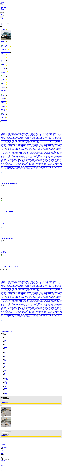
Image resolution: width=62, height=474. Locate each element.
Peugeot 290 (8, 157)
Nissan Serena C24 (49, 155)
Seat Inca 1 (43, 159)
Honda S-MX (55, 142)
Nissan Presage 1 (7, 155)
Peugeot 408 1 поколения (32, 157)
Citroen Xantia (59, 137)
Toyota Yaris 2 (58, 165)
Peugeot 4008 (17, 157)
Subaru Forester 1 (14, 160)
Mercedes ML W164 (41, 149)
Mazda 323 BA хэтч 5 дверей (35, 148)
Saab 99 (36, 159)
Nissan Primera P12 (31, 155)
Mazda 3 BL (17, 148)
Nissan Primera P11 (26, 155)
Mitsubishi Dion (45, 151)
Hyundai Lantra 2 (8, 144)
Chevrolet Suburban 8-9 (32, 136)
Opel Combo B (39, 156)
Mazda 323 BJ (47, 148)
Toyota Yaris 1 (54, 165)
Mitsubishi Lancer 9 (10, 152)
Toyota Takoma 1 (24, 165)
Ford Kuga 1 (34, 140)
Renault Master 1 (20, 158)
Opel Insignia (59, 156)
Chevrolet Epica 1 (28, 135)
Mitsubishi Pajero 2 (56, 152)
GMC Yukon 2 (26, 141)
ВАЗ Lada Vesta (35, 168)
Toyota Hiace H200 (41, 163)
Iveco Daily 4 (25, 145)
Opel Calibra (36, 156)
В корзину (2, 185)
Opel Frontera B (56, 156)
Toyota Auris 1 (21, 161)
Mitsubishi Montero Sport (26, 152)
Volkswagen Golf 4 (51, 166)
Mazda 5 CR (50, 148)
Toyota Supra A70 (16, 165)
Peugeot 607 (45, 157)
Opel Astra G (15, 156)
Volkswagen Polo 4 (45, 167)
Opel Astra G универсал (20, 156)
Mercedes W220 (32, 150)
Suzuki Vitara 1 (7, 161)
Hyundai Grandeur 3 (30, 143)
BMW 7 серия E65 (8, 134)
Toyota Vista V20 (34, 165)
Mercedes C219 (20, 149)
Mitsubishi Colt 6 (24, 151)
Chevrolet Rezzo (3, 136)
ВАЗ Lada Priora (31, 168)
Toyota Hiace (37, 163)
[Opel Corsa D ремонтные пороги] (6, 195)
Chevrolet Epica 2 (32, 135)
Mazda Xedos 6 (13, 149)
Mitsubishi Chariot (17, 151)
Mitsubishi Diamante (37, 151)
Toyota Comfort (45, 162)
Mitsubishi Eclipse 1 (49, 151)
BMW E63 (13, 134)
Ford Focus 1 (13, 140)
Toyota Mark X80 (29, 164)
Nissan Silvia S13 (53, 155)
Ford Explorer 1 (45, 139)
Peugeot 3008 (11, 157)
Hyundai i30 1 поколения (45, 143)
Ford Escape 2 (20, 139)
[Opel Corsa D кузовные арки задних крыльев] (6, 181)
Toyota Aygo (40, 161)
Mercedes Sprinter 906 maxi (50, 149)
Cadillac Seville (43, 134)
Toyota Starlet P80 (8, 165)
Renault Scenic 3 (52, 158)
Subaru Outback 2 (55, 160)
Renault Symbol (56, 158)
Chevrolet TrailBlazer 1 (53, 136)
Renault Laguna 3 (5, 158)
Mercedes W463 (46, 150)
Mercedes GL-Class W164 (36, 149)
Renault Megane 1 (28, 158)
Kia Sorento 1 (41, 146)
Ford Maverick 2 (41, 140)
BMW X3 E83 (19, 134)
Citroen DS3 (44, 137)
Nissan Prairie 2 (4, 155)
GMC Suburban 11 (20, 141)
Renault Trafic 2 (59, 158)
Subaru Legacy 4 (40, 160)
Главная (2, 18)
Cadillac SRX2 (50, 134)
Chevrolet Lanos (47, 135)
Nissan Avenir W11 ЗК (53, 153)
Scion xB (38, 159)
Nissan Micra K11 (10, 154)
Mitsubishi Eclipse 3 (58, 151)
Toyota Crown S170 (13, 163)
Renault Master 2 (24, 158)
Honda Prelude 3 (51, 142)
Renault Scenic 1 (45, 158)
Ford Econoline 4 (13, 139)
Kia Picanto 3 (15, 146)
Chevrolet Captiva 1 (4, 135)
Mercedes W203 (6, 150)
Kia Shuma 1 (35, 146)
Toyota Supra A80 (20, 165)
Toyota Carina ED (12, 162)
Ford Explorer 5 (59, 139)
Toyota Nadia (33, 164)
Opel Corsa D (49, 156)
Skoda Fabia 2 (54, 159)
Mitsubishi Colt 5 (21, 151)
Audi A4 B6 (21, 133)
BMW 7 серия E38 (3, 134)
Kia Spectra (49, 146)
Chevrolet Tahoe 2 (45, 136)
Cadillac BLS (35, 134)
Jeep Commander (49, 145)
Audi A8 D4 (55, 133)
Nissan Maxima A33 (6, 154)
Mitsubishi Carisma (13, 151)
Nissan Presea (14, 155)
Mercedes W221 (35, 150)
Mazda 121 (11, 148)
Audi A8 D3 (52, 133)
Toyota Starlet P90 (12, 165)
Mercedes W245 (39, 150)
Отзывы (3, 2)
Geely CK (2, 141)
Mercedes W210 (21, 150)
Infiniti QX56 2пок (3, 145)
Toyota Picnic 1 (38, 164)
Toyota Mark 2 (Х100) (16, 164)
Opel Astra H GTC (25, 156)
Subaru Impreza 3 (25, 160)
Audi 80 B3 (2, 133)
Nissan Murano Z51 (23, 154)
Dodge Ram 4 (53, 138)
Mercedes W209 (17, 150)
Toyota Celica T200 (33, 162)
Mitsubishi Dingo (41, 151)
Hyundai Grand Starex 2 (25, 143)
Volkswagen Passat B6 (13, 167)
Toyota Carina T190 (20, 162)
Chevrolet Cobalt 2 (12, 135)
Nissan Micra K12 (14, 154)
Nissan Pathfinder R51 (44, 154)
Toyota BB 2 (46, 161)
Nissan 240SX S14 (21, 153)
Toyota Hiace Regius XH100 (47, 163)
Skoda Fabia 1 (51, 159)
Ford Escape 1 (17, 139)
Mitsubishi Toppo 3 (7, 153)
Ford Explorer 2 (49, 139)
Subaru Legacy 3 (37, 160)
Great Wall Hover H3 (30, 141)
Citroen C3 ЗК (9, 137)
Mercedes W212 (28, 150)
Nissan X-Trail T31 (6, 156)
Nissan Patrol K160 (49, 154)
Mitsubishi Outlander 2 (37, 152)
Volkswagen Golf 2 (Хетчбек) (42, 166)
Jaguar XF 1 (38, 145)
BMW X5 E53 (22, 134)
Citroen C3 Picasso (6, 137)
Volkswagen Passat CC (23, 167)
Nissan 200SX (17, 153)
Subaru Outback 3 (59, 160)
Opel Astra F (13, 156)
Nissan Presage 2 (11, 155)
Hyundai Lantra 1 (4, 144)
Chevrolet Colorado (16, 135)
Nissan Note (35, 154)
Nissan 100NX (10, 153)
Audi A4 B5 (18, 133)
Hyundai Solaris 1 (37, 144)
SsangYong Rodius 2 (10, 160)
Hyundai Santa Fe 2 (29, 144)
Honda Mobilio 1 (31, 142)
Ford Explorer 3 (52, 139)
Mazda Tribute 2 (9, 149)
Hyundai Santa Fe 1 (24, 144)
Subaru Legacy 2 (33, 160)
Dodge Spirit (56, 138)
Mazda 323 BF (40, 148)
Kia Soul (47, 146)
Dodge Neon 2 (40, 138)
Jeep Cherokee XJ (46, 145)
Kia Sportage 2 (58, 146)
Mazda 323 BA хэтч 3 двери (29, 148)
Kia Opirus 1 (9, 146)
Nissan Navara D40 (32, 154)
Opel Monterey (4, 223)
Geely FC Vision (10, 141)
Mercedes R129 (45, 149)
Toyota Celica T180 (29, 162)
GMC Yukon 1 (23, 141)
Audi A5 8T (29, 133)
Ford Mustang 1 (58, 140)
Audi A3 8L (10, 133)
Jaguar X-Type (35, 145)
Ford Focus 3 (19, 140)
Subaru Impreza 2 (22, 160)
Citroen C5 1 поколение (29, 137)
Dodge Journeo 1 (37, 138)
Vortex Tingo (18, 168)
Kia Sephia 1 (29, 146)
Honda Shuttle (58, 142)
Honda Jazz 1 (21, 142)
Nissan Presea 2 (18, 155)
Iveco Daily (22, 145)
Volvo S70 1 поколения (9, 168)
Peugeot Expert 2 (58, 157)
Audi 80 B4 (5, 133)
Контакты (2, 8)
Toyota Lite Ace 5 (12, 164)
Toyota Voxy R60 (45, 165)
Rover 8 (20, 159)
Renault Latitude (9, 158)
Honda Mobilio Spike (36, 142)
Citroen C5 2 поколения (35, 137)
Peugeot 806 (47, 157)
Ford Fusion (21, 140)
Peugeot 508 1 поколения (38, 157)
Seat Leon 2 (49, 159)
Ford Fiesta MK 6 (6, 140)
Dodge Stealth (59, 138)
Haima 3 (54, 141)
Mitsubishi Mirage (22, 152)
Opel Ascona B (9, 156)
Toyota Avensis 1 (28, 161)
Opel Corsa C (45, 156)
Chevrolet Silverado (7, 136)
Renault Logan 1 (12, 158)
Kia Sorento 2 (44, 146)
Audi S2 (60, 133)
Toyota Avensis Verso (36, 161)
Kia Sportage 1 (55, 146)
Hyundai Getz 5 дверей (20, 143)
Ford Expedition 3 (42, 139)
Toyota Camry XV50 (3, 162)
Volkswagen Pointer (32, 167)
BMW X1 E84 (16, 134)
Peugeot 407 (22, 157)
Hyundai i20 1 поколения (40, 143)
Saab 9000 (34, 159)
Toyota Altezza (18, 161)
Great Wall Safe (34, 141)
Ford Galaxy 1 (24, 140)
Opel (1, 223)
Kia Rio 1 (20, 146)
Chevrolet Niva (56, 135)
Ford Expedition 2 (38, 139)
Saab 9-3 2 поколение (26, 159)
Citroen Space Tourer (55, 137)
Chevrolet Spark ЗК (22, 136)
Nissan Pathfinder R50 (39, 154)
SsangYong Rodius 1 (5, 160)
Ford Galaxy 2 (27, 140)
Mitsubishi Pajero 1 (52, 152)
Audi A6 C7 (49, 133)
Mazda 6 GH (53, 148)
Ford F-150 (2, 140)
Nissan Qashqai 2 (38, 155)
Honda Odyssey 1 (40, 142)
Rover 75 (18, 159)
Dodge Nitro (44, 138)
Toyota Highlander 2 (56, 163)
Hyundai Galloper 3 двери (6, 143)
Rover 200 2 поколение (10, 159)
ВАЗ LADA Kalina (27, 168)
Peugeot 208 (5, 157)
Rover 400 (16, 159)
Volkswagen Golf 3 (47, 166)
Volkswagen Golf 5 (56, 166)
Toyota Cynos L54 (22, 163)
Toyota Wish (52, 165)
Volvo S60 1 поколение (3, 168)
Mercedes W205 (10, 150)
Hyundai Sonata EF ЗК (55, 144)
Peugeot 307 (14, 157)
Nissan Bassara (57, 153)
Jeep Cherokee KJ (42, 145)
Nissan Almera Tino (46, 153)
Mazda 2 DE (14, 148)
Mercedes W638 (50, 150)
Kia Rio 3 (25, 146)
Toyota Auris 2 (24, 161)
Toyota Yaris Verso (6, 166)
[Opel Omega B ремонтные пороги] (6, 236)
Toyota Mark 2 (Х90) (21, 164)
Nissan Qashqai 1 (34, 155)
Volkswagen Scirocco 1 (54, 167)
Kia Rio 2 (22, 146)
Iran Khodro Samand (12, 145)
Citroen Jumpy (51, 137)
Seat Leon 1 (46, 159)
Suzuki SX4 (4, 161)
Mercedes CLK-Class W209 (30, 149)
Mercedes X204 (53, 150)
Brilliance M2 (32, 134)
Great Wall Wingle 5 (51, 141)
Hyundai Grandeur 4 (35, 143)
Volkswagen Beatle (10, 166)
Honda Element (2, 142)
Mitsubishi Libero (18, 152)
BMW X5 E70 (26, 134)
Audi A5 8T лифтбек (33, 133)
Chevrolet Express (40, 135)
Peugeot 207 (2, 157)
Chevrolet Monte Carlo (52, 135)
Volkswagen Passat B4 (3, 167)
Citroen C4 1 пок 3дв (13, 137)
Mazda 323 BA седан (23, 148)
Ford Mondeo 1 (45, 140)
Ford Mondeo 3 (52, 140)
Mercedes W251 (42, 150)
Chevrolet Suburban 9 (37, 136)
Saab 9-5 (30, 159)
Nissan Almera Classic (32, 153)
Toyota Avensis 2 (32, 161)
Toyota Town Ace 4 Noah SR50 (29, 165)
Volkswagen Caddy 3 (23, 166)
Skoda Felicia (58, 159)
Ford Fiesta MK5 (9, 140)
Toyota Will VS (48, 165)
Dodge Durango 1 (30, 138)
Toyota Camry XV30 (54, 161)
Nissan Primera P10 (22, 155)
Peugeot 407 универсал (26, 157)
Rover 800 (23, 159)
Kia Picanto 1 (12, 146)
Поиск (8, 23)
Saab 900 (32, 159)
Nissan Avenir (49, 153)
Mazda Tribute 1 (5, 149)
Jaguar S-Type (32, 145)
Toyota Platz (42, 164)
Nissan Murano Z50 (19, 154)
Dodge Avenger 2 (7, 138)
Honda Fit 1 (6, 142)
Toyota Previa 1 (49, 164)
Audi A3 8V (16, 133)
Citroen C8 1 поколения (40, 137)
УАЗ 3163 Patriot (38, 168)
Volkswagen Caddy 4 (27, 166)
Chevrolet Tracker (49, 136)
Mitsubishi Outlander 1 (32, 152)
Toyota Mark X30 (25, 164)
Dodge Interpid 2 (33, 138)
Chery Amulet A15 (57, 134)
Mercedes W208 (14, 150)
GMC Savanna (15, 141)
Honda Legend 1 (25, 142)
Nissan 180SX (13, 153)
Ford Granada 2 (31, 140)
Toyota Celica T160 (25, 162)
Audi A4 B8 (27, 133)
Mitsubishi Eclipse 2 (53, 151)
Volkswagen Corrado (32, 166)
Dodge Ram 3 (50, 138)
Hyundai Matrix (11, 144)
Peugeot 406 (20, 157)
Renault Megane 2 (32, 158)
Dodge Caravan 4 (22, 138)
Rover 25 (14, 159)
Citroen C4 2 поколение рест (24, 137)
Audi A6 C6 (42, 133)
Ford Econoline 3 (9, 139)
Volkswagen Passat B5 (8, 167)
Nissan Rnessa (45, 155)
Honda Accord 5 (57, 141)
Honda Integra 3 (18, 142)
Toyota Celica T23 (37, 162)
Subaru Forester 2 (18, 160)
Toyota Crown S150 (5, 163)
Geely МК (13, 141)
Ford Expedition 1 (34, 139)
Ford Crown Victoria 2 (5, 139)
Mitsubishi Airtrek (5, 151)
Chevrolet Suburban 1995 (26, 136)
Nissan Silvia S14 (57, 155)
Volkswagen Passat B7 (18, 167)
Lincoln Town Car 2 (8, 148)
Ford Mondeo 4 (55, 140)
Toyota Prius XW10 (57, 164)
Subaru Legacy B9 (44, 160)
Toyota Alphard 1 (15, 161)
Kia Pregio (18, 146)
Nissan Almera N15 (42, 153)
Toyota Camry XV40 (59, 161)
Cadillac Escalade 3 (39, 134)
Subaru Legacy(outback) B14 (50, 160)
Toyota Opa (36, 164)
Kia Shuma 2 (38, 146)
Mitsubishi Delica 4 (33, 151)
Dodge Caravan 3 (18, 138)
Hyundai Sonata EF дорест (50, 144)
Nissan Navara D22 (27, 154)
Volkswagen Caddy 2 (18, 166)
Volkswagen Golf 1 (36, 166)
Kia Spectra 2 (52, 146)
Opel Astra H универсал (29, 156)
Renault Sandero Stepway (40, 158)
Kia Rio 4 (27, 146)
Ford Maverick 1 (37, 140)
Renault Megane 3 (36, 158)
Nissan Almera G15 (37, 153)
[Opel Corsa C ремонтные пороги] (6, 209)
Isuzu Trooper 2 (19, 145)
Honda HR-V (11, 142)
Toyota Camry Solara (50, 161)
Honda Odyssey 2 (44, 142)
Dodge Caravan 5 (26, 138)
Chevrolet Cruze (20, 135)
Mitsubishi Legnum (14, 152)
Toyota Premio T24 (45, 164)
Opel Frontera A (52, 156)
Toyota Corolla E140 (54, 162)
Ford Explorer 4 (56, 139)
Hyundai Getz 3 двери (15, 143)
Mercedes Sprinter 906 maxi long (56, 149)
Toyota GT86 (34, 163)
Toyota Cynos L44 (18, 163)
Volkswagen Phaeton (28, 167)
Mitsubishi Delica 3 (29, 151)
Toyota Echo (25, 163)
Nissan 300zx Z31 (25, 153)
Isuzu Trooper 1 (16, 145)
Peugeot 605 (42, 157)
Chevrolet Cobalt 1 (8, 135)
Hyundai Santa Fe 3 (33, 144)
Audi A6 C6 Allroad (46, 133)
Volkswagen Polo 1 (37, 167)
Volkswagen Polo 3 (41, 167)
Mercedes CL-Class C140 (24, 149)
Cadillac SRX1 (46, 134)
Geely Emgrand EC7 (6, 141)
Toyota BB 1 (43, 161)
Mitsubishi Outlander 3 (41, 152)
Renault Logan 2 (16, 158)
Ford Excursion (30, 139)
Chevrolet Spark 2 (17, 136)
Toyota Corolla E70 (59, 162)
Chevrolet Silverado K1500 (12, 136)
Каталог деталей (3, 6)
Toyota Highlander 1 (52, 163)
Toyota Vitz (42, 165)
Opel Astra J (33, 156)
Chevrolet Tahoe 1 (41, 136)
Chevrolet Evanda (36, 135)
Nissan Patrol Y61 (56, 154)
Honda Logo (28, 142)
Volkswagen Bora (14, 166)
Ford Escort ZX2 (26, 139)
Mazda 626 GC (59, 148)
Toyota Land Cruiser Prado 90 (7, 164)
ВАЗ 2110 (24, 168)
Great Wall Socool (42, 141)
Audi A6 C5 (39, 133)
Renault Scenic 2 (49, 158)
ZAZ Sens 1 (21, 168)
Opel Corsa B (42, 156)
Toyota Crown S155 (9, 163)
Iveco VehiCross (28, 145)
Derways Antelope (3, 138)
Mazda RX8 (2, 149)
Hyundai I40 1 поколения (57, 143)
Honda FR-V (8, 142)
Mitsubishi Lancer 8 (5, 152)
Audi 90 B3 (8, 133)
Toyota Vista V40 (38, 165)
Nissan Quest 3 (42, 155)
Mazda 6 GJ (56, 148)
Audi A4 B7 (24, 133)
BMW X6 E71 (29, 134)
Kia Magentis (2, 146)
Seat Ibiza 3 (41, 159)
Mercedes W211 (24, 150)
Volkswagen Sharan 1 (59, 167)
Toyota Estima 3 (28, 163)
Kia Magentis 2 (5, 146)
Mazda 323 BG (43, 148)
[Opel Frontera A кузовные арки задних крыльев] (6, 264)
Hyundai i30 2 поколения (51, 143)
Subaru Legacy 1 (29, 160)
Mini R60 (59, 150)
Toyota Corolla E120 (50, 162)
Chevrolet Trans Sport (58, 136)
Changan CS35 (53, 134)
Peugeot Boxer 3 (54, 157)
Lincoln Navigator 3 (3, 148)
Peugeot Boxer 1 (51, 157)
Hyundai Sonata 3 (45, 144)
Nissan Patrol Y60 (52, 154)
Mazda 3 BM (19, 148)
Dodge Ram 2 (47, 138)
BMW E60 (11, 134)
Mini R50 (56, 150)
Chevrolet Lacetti (44, 135)
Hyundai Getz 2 (11, 143)
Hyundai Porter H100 (20, 144)
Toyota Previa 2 (52, 164)
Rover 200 (6, 159)
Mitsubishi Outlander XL (47, 152)
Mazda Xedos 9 (16, 149)
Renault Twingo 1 (3, 159)
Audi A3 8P (13, 133)
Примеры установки (3, 7)
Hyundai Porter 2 (15, 144)
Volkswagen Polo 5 (49, 167)
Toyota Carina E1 (8, 162)
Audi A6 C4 (37, 133)
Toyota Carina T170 (16, 162)
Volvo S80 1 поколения (14, 168)
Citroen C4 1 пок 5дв (18, 137)
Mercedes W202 (3, 150)
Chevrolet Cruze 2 (24, 135)
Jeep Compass (53, 145)
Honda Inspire (14, 142)
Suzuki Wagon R (11, 161)
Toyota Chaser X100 (42, 162)
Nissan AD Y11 (28, 153)
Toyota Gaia (32, 163)
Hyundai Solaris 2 (41, 144)
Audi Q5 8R (58, 133)
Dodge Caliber (10, 138)
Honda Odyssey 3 (48, 142)
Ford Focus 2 (16, 140)
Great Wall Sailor (38, 141)
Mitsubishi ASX (9, 151)
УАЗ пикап (42, 168)
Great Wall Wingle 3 (46, 141)
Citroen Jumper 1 (48, 137)
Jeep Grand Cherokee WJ (57, 145)
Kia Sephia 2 (32, 146)
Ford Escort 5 (23, 139)
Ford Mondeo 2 (48, 140)
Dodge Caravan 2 (14, 138)
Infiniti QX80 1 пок (8, 145)
